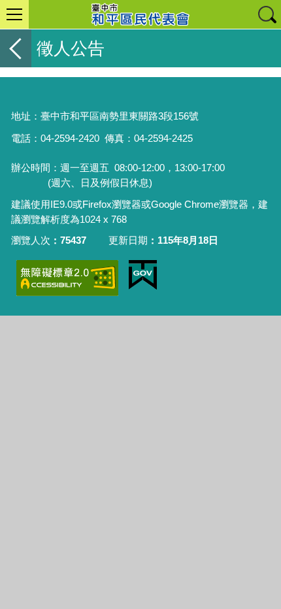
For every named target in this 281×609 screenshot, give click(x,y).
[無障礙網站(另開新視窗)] (67, 278)
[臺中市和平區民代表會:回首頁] (140, 14)
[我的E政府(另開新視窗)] (143, 275)
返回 (15, 48)
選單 (14, 14)
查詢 (266, 14)
